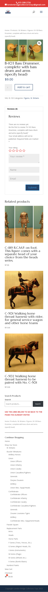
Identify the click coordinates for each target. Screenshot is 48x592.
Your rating (13, 147)
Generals (13, 476)
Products (14, 30)
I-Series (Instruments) (17, 550)
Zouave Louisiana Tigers (20, 513)
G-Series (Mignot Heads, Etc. (19, 546)
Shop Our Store (11, 445)
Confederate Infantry (18, 498)
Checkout (8, 573)
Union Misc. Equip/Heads (20, 488)
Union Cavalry (15, 469)
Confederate (13, 491)
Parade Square (12, 524)
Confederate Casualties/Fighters (23, 506)
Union (10, 458)
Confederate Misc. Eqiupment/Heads (25, 521)
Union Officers (16, 461)
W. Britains (22, 30)
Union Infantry (16, 465)
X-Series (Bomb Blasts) (17, 561)
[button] (39, 43)
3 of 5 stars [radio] (17, 150)
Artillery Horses (14, 454)
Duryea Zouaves (17, 480)
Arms (10, 531)
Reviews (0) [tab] (12, 109)
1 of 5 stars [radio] (10, 150)
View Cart (8, 569)
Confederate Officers (18, 494)
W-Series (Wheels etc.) (17, 558)
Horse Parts (13, 539)
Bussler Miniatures (14, 451)
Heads (11, 535)
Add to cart (23, 87)
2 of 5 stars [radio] (13, 150)
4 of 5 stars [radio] (20, 150)
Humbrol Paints (13, 565)
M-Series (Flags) (14, 554)
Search (8, 399)
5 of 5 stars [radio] (23, 150)
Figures (30, 30)
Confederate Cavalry (18, 502)
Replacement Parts (14, 528)
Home (7, 30)
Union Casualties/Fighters (20, 472)
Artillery (13, 484)
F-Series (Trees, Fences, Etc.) (20, 542)
